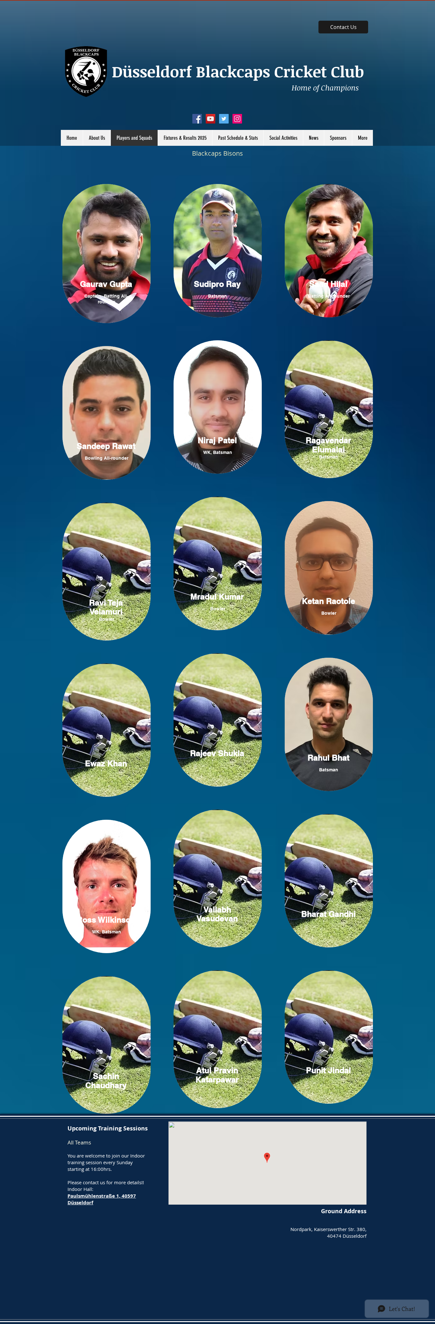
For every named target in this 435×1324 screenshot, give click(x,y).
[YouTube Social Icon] (210, 119)
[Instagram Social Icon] (237, 119)
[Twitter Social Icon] (224, 119)
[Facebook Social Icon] (197, 119)
